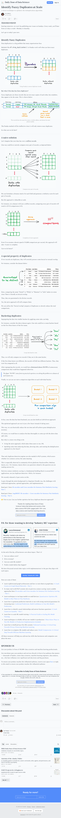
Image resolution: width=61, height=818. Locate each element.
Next (54, 704)
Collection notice (40, 806)
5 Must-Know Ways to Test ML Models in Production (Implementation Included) (31, 621)
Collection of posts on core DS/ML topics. (12, 751)
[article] (30, 752)
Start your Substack (26, 810)
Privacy (29, 806)
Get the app (38, 810)
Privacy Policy (42, 687)
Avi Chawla (8, 13)
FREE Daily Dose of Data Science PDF (13, 749)
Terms (33, 806)
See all (4, 780)
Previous (7, 704)
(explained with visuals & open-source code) (13, 772)
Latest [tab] (7, 744)
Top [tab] (3, 744)
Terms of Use (38, 685)
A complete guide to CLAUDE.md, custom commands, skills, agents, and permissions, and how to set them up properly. (25, 761)
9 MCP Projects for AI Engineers (12, 770)
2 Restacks (19, 693)
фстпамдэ (6, 730)
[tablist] (8, 716)
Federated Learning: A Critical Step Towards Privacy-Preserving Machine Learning (30, 626)
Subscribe (49, 2)
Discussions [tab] (13, 744)
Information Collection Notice (30, 687)
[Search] (58, 744)
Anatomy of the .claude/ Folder (11, 758)
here (51, 662)
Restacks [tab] (11, 716)
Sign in (57, 2)
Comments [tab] (5, 716)
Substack (22, 814)
